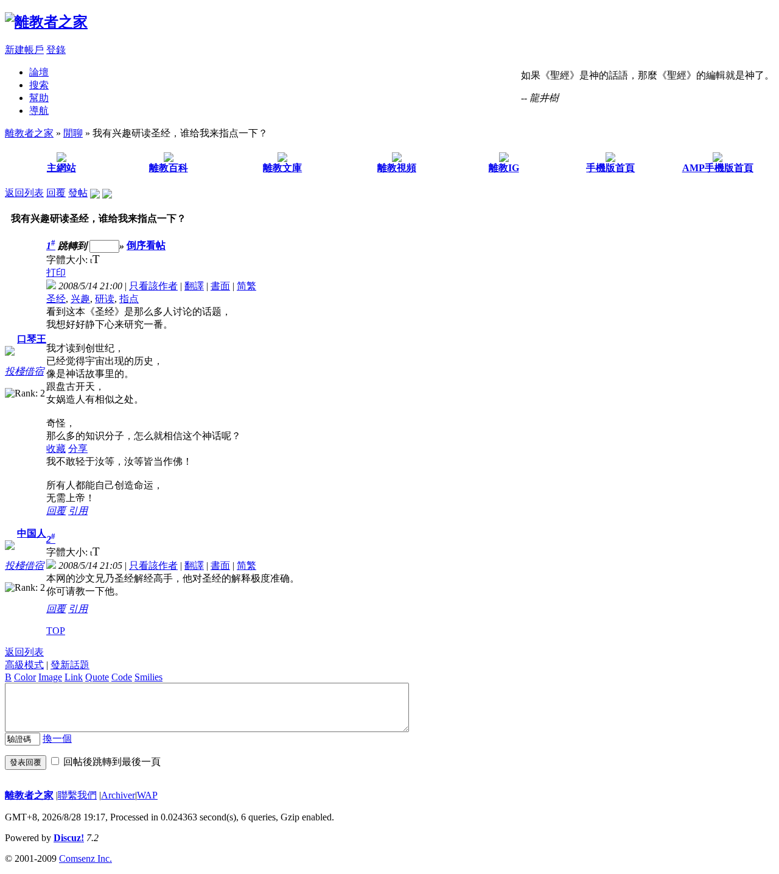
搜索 (39, 85)
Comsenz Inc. (85, 858)
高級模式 (24, 665)
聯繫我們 (77, 795)
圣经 (56, 299)
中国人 (31, 533)
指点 (129, 299)
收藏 (56, 448)
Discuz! (69, 838)
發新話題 (70, 665)
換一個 (57, 738)
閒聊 (73, 133)
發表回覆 (25, 762)
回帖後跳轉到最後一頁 (112, 761)
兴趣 (80, 299)
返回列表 (24, 193)
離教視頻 (396, 168)
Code (121, 677)
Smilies (148, 677)
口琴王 (31, 339)
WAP (147, 795)
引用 (78, 511)
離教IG (504, 168)
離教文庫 (282, 168)
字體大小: (68, 260)
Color (25, 677)
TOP (55, 631)
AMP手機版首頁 (717, 168)
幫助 (39, 98)
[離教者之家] (46, 22)
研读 (104, 299)
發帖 (78, 193)
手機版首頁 (610, 168)
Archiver (118, 795)
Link (74, 677)
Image (50, 677)
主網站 (61, 168)
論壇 (39, 72)
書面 (220, 286)
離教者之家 (29, 133)
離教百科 (168, 168)
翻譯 (194, 286)
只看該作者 (153, 286)
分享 (78, 448)
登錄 (56, 49)
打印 (56, 272)
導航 (39, 110)
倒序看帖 (146, 246)
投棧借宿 (24, 371)
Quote (97, 677)
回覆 (56, 193)
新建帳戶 (24, 49)
